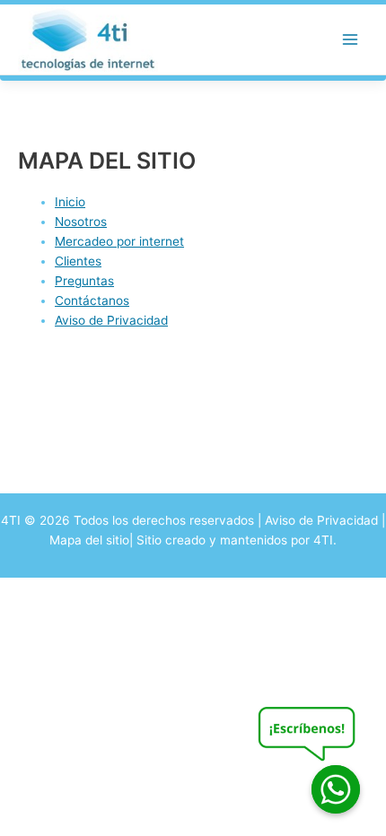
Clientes (78, 261)
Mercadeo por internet (119, 241)
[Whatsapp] (335, 789)
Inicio (70, 202)
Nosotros (81, 221)
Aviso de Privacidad (111, 320)
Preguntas (84, 281)
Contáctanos (92, 300)
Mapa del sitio (89, 540)
